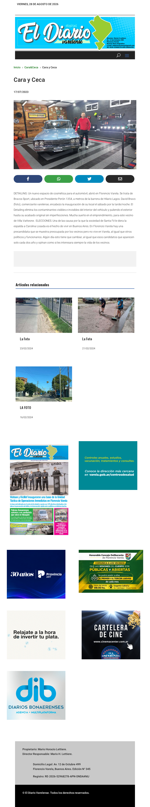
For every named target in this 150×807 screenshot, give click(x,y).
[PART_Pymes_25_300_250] (36, 597)
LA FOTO (25, 407)
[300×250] (36, 658)
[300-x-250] (108, 489)
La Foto (25, 338)
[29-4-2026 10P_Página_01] (39, 537)
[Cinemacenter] (111, 635)
